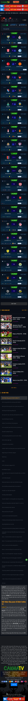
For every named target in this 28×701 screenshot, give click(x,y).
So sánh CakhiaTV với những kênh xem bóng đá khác (13, 498)
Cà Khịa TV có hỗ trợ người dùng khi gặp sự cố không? (13, 574)
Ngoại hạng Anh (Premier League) (9, 452)
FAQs (18, 676)
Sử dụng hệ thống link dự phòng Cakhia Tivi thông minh (13, 528)
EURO (3, 461)
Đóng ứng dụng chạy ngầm (7, 511)
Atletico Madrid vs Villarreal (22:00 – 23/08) (19, 357)
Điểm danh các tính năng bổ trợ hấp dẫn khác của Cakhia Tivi (13, 474)
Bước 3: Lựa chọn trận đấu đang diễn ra (10, 545)
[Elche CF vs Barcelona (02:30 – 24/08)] (6, 341)
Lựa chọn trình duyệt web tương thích (10, 515)
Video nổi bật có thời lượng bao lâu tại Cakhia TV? (12, 578)
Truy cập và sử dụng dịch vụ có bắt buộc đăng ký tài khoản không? (14, 566)
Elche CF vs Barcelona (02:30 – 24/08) (19, 341)
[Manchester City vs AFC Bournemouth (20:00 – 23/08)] (6, 326)
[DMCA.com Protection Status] (14, 694)
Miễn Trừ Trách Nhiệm (18, 674)
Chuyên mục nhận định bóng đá (8, 490)
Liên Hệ (23, 672)
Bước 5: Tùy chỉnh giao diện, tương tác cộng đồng (12, 553)
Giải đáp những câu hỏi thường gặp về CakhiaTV (12, 557)
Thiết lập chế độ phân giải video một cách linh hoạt (12, 520)
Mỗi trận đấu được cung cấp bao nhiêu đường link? (12, 562)
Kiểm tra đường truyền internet (8, 507)
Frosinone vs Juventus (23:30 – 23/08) (19, 364)
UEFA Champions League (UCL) (8, 465)
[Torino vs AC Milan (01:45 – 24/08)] (6, 372)
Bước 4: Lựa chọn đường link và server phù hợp (11, 549)
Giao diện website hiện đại (7, 431)
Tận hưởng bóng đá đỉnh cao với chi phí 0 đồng (11, 435)
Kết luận (3, 583)
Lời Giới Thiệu (5, 392)
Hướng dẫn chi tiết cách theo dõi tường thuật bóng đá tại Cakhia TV (13, 533)
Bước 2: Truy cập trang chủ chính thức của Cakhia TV (12, 541)
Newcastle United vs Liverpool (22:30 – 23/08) (19, 318)
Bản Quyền (6, 674)
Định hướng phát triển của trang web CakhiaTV (11, 402)
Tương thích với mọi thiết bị (7, 444)
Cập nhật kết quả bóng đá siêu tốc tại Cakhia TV (11, 486)
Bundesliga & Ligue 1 (6, 469)
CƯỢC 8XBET (16, 2)
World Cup (4, 456)
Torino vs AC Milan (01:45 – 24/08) (18, 372)
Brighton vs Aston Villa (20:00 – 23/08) (20, 349)
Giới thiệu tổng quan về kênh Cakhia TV (11, 397)
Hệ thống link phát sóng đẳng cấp (9, 410)
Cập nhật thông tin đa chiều (7, 419)
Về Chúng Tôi (6, 672)
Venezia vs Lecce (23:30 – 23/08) (20, 380)
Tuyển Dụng (11, 676)
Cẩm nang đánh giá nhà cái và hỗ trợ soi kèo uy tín (12, 427)
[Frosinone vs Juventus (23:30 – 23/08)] (6, 364)
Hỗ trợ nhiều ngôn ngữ (6, 440)
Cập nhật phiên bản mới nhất (8, 524)
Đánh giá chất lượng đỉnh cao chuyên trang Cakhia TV (13, 406)
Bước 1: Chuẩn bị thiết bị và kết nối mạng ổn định (12, 536)
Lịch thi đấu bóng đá (6, 477)
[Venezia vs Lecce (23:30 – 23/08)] (6, 380)
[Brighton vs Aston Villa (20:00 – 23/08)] (6, 349)
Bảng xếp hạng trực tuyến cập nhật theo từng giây (12, 482)
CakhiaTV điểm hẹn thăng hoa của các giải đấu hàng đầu (13, 448)
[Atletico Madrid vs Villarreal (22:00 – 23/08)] (6, 357)
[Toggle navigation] (26, 2)
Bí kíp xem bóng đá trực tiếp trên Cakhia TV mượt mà (13, 503)
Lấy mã (14, 684)
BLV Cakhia (23, 25)
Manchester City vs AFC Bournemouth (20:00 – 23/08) (19, 326)
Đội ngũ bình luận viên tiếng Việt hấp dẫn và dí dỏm (12, 414)
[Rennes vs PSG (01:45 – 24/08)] (6, 333)
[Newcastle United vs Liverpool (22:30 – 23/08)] (6, 318)
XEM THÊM (24, 310)
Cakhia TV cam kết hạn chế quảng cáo (10, 423)
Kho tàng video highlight (7, 494)
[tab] (2, 20)
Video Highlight (6, 310)
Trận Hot (14, 25)
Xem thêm (13, 303)
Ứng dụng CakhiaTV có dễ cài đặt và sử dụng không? (12, 570)
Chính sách (15, 672)
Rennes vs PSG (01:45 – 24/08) (19, 334)
